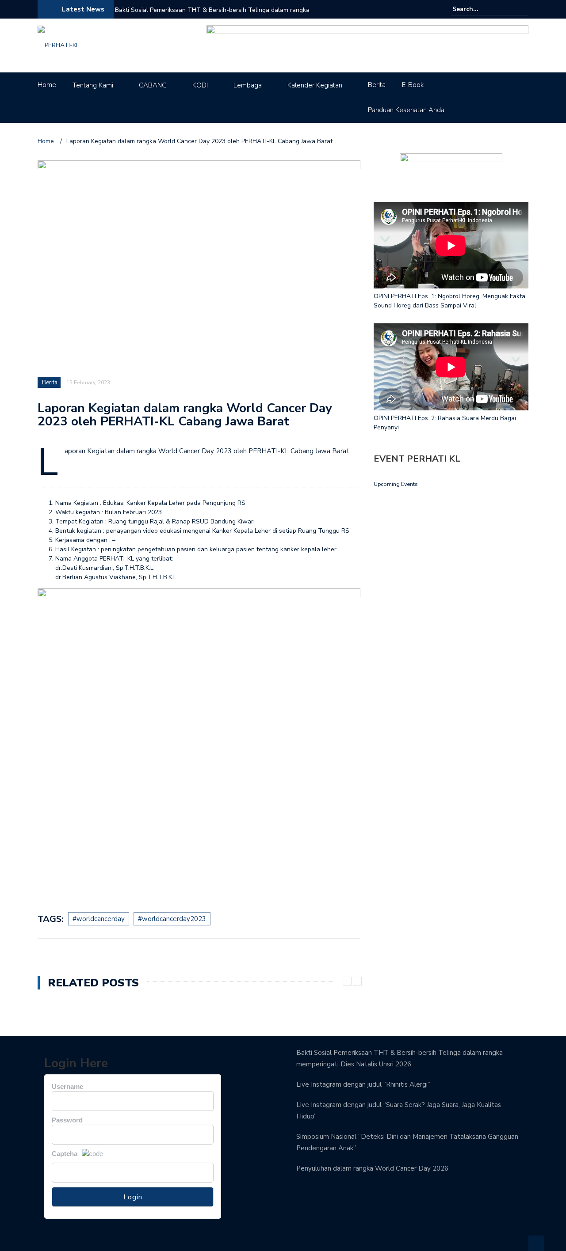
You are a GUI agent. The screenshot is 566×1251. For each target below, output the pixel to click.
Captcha (64, 1153)
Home (47, 84)
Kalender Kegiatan (314, 85)
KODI (200, 85)
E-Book (413, 84)
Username (67, 1086)
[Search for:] (479, 9)
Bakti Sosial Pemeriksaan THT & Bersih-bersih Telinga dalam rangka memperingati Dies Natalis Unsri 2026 (212, 16)
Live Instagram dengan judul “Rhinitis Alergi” (363, 1084)
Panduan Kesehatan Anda (406, 110)
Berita (377, 84)
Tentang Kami (93, 85)
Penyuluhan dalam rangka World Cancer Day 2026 (372, 1168)
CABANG (153, 85)
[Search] (523, 9)
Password (67, 1120)
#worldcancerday (99, 918)
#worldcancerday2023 (172, 918)
